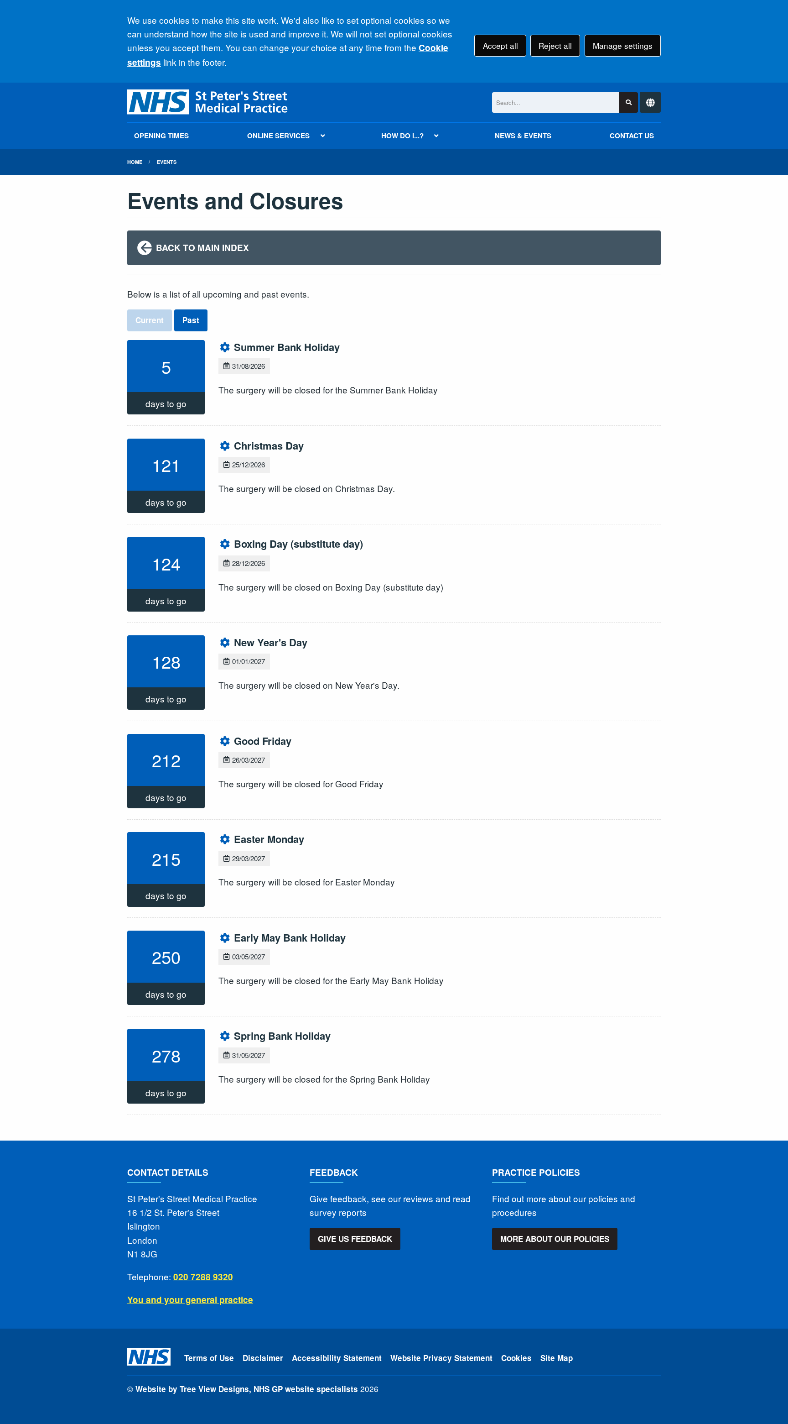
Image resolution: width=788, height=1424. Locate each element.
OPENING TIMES (161, 136)
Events (166, 161)
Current (149, 319)
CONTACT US (632, 136)
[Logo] (208, 102)
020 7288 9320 (203, 1277)
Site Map (556, 1357)
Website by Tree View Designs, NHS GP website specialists (246, 1388)
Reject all (555, 45)
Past (190, 319)
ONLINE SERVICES (278, 136)
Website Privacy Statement (441, 1357)
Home (134, 161)
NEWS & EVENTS (523, 136)
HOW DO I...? (402, 136)
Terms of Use (209, 1357)
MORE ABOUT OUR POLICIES (554, 1238)
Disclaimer (263, 1357)
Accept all (500, 45)
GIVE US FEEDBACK (355, 1238)
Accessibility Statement (337, 1357)
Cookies (516, 1357)
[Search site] (628, 102)
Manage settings (623, 45)
